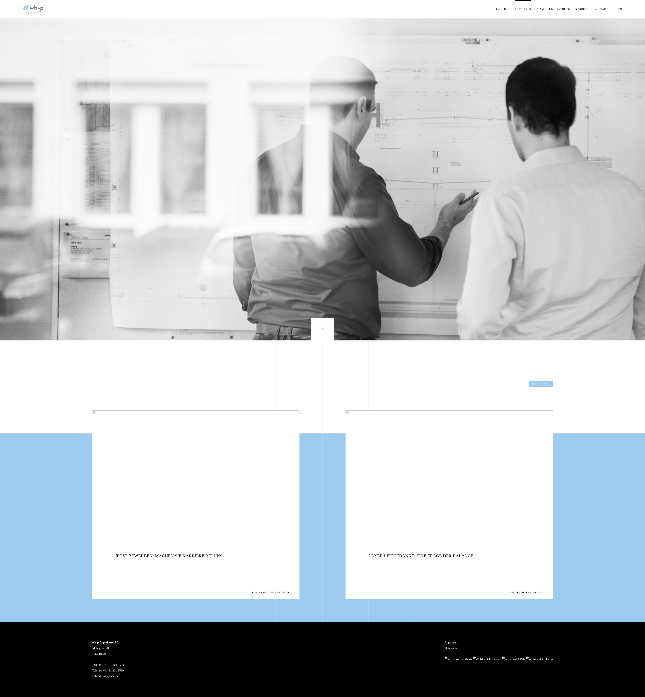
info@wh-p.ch (111, 676)
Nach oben (539, 383)
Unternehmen (559, 9)
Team (540, 9)
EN (620, 9)
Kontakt (601, 9)
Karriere (582, 9)
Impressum (451, 642)
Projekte (502, 9)
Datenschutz (452, 648)
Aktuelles (523, 9)
